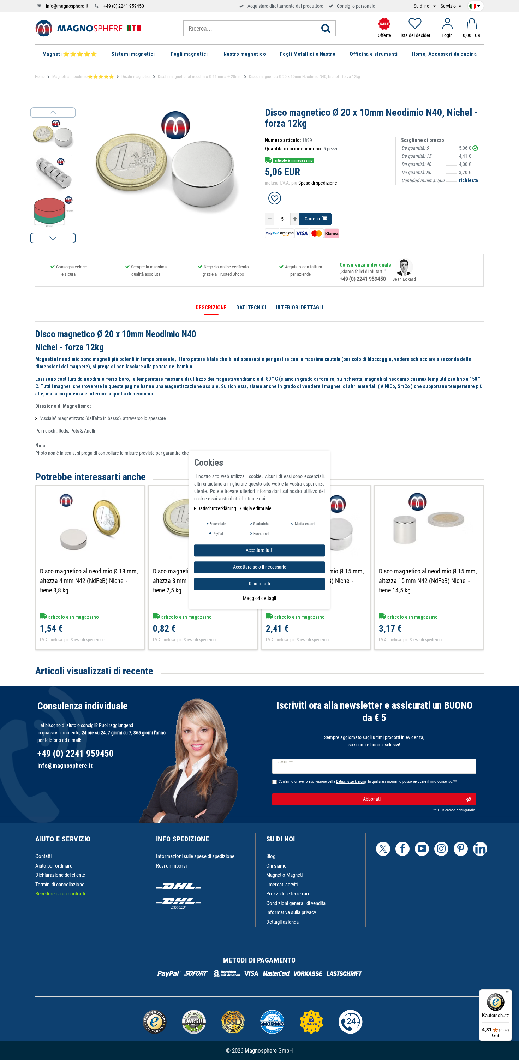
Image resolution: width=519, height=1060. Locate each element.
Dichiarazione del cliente (60, 875)
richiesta (468, 180)
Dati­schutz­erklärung (217, 508)
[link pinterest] (461, 849)
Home (40, 76)
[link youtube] (422, 849)
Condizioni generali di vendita (296, 903)
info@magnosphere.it (67, 6)
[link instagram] (441, 849)
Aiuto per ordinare (53, 866)
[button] (53, 238)
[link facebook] (402, 849)
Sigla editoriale (257, 508)
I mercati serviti (282, 884)
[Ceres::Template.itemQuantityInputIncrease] (295, 219)
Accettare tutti (259, 550)
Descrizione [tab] (211, 307)
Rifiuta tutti (259, 583)
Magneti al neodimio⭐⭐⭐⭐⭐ (83, 76)
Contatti (43, 856)
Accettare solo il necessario (259, 567)
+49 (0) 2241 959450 (123, 6)
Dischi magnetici (135, 76)
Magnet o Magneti (284, 875)
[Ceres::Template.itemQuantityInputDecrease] (269, 219)
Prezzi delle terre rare (288, 894)
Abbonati (372, 799)
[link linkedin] (480, 849)
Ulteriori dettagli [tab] (299, 307)
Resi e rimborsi (171, 866)
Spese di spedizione (317, 183)
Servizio (449, 6)
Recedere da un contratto (61, 894)
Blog (270, 856)
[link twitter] (383, 849)
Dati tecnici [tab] (251, 307)
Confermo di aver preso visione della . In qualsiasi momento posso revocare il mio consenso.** (368, 781)
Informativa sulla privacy (291, 912)
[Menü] (507, 993)
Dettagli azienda (282, 922)
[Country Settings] (474, 5)
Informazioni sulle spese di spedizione (195, 856)
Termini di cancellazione (59, 884)
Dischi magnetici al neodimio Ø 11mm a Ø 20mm (199, 76)
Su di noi (422, 6)
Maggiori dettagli (259, 598)
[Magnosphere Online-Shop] (88, 27)
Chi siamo (276, 866)
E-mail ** (285, 762)
